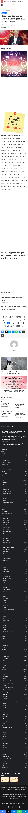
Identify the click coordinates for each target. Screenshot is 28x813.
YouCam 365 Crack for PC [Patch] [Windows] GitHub (7, 413)
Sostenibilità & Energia (7, 727)
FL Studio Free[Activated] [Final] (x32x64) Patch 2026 (20, 414)
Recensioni (5, 645)
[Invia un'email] (7, 25)
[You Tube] (15, 807)
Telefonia (5, 750)
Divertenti (5, 658)
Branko (4, 678)
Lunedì (4, 498)
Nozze (4, 618)
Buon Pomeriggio (7, 531)
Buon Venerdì (6, 538)
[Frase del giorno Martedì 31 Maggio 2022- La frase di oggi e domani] (14, 382)
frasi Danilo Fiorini (7, 493)
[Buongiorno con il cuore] (14, 5)
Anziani (3, 455)
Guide (4, 600)
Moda (4, 614)
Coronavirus (6, 656)
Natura (4, 616)
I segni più (5, 698)
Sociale (4, 629)
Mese (4, 707)
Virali (4, 667)
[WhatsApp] (16, 332)
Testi (4, 647)
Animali (4, 580)
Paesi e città (6, 620)
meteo (4, 611)
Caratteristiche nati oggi (8, 683)
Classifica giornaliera (8, 687)
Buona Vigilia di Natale (8, 547)
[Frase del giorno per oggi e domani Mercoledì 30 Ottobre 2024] (14, 779)
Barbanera (5, 676)
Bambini (5, 585)
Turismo (5, 634)
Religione (5, 627)
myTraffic (4, 649)
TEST (3, 765)
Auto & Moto (6, 582)
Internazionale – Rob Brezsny (10, 701)
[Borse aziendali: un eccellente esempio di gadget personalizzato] (14, 363)
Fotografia (5, 598)
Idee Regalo (6, 602)
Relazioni (5, 625)
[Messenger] (13, 332)
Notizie (3, 654)
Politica (4, 665)
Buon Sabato (6, 536)
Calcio (4, 732)
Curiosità (5, 591)
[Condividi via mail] (23, 332)
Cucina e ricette (5, 466)
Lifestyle (4, 573)
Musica (3, 636)
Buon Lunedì (6, 522)
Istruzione (5, 605)
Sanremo (5, 761)
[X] (6, 332)
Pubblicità (18, 803)
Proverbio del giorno (8, 502)
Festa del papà (6, 556)
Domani (5, 694)
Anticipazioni (6, 756)
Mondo (4, 663)
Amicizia (5, 482)
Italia (4, 660)
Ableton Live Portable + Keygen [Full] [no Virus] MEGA (7, 403)
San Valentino (6, 571)
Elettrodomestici (7, 462)
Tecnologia (4, 738)
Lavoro (4, 607)
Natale (4, 500)
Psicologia (5, 623)
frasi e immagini (5, 504)
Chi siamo (19, 801)
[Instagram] (19, 807)
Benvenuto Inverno (7, 516)
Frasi (3, 480)
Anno (4, 674)
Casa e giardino (5, 458)
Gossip (3, 509)
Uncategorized (5, 767)
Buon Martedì (6, 524)
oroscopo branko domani (9, 709)
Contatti (20, 798)
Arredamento (6, 460)
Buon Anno (5, 484)
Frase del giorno (7, 491)
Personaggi (4, 720)
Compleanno (6, 489)
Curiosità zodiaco (7, 689)
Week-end (5, 718)
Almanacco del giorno (8, 578)
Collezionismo (6, 589)
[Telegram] (20, 332)
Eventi (4, 596)
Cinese (4, 685)
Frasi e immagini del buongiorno (9, 507)
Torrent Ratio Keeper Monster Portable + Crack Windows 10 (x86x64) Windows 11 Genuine (20, 404)
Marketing (5, 743)
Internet (5, 741)
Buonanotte (6, 549)
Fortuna (5, 696)
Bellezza (5, 587)
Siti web (5, 747)
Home (3, 10)
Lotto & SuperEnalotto (8, 609)
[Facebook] (2, 332)
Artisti (4, 638)
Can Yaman (5, 511)
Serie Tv (5, 763)
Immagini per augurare (7, 513)
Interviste (5, 640)
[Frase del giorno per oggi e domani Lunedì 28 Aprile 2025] (5, 779)
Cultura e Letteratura (7, 469)
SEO (4, 745)
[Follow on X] (6, 25)
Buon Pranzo (6, 533)
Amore (4, 672)
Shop (3, 725)
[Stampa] (2, 335)
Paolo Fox (5, 712)
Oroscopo (8, 10)
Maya (4, 705)
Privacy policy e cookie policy (8, 803)
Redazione (13, 801)
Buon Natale (6, 529)
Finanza (4, 478)
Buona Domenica (7, 542)
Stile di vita (4, 736)
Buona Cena (6, 540)
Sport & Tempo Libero (8, 631)
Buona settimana (7, 545)
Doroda (3, 475)
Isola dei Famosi (7, 758)
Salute (3, 723)
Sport (3, 729)
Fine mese (5, 560)
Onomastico (6, 569)
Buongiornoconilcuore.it (8, 680)
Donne (3, 471)
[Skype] (9, 332)
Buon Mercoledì (6, 487)
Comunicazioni (5, 464)
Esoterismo (5, 594)
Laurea (4, 495)
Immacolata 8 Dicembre (8, 562)
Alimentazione (6, 576)
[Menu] (2, 5)
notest (3, 651)
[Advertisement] (14, 94)
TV (3, 752)
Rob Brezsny (6, 714)
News (4, 643)
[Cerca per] (26, 5)
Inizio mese (5, 565)
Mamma (5, 473)
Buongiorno (6, 551)
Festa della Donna (7, 558)
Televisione (4, 754)
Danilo (4, 25)
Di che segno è (6, 692)
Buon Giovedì (6, 520)
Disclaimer (23, 803)
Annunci (4, 453)
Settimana (5, 716)
